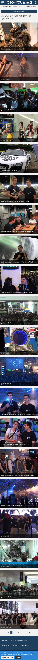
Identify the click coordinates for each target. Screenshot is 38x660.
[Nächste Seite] (29, 632)
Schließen (18, 657)
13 (26, 632)
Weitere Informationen (7, 657)
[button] (2, 2)
